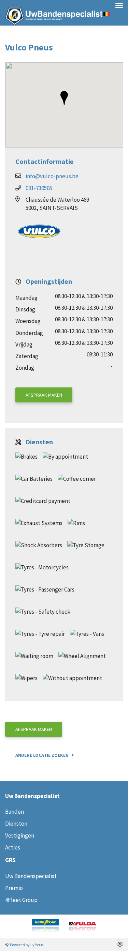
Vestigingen (19, 835)
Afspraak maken (44, 395)
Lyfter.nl (37, 944)
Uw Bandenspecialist (51, 13)
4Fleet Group (21, 900)
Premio (14, 888)
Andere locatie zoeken (42, 755)
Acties (12, 847)
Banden (14, 811)
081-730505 (39, 188)
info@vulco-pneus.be (52, 176)
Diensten (16, 823)
